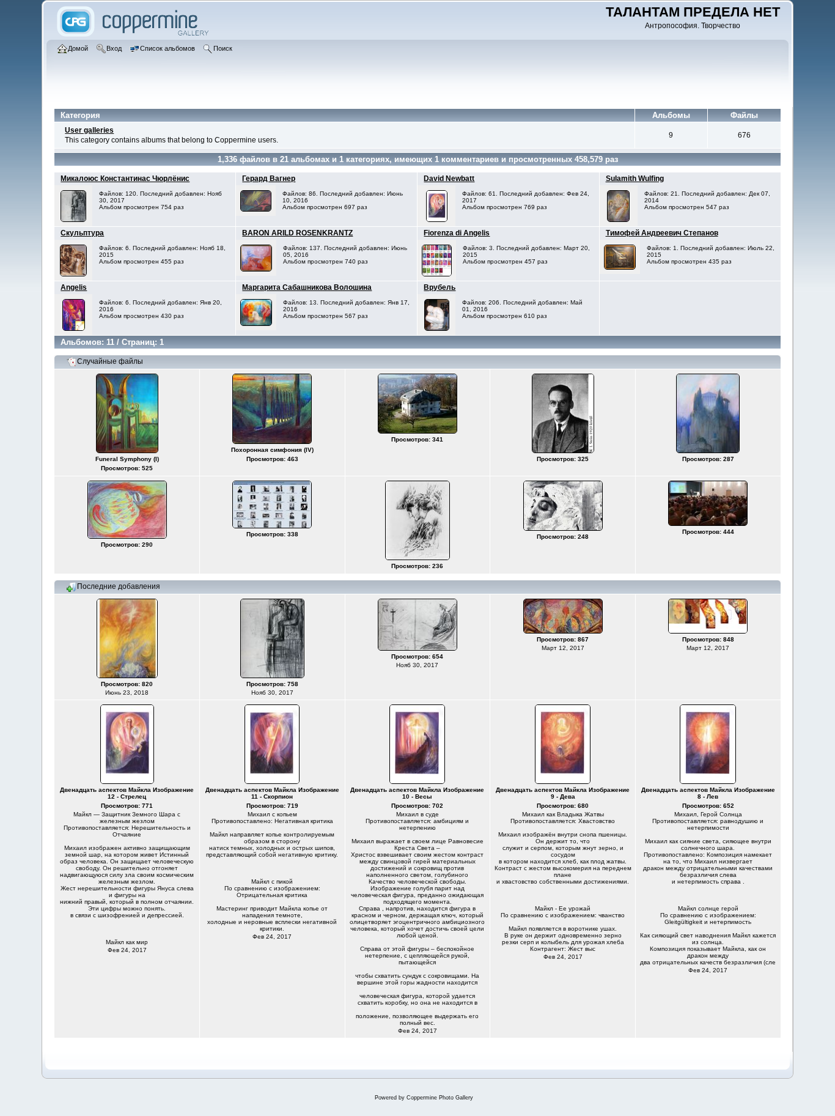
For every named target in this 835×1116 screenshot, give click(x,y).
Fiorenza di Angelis (457, 233)
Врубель (439, 287)
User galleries (89, 130)
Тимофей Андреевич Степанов (662, 233)
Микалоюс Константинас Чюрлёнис (125, 178)
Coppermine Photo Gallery (439, 1098)
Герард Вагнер (268, 178)
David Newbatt (449, 178)
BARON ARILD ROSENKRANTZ (297, 233)
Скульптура (82, 233)
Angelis (74, 287)
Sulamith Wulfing (635, 178)
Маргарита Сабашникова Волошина (307, 287)
